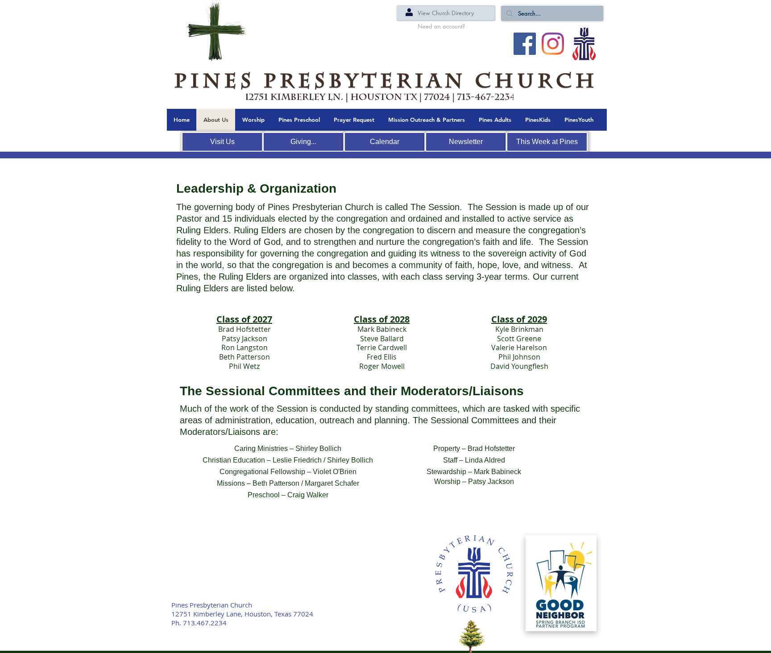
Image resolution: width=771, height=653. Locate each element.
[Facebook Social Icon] (525, 44)
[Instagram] (553, 44)
